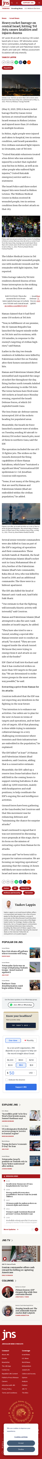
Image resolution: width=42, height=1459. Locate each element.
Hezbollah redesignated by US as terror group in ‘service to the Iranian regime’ (21, 1221)
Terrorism (29, 893)
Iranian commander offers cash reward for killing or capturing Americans (18, 1270)
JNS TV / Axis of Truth (9, 1264)
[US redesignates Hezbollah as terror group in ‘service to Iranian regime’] (35, 1130)
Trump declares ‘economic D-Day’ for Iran (14, 1145)
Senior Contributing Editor (24, 1305)
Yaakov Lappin (9, 57)
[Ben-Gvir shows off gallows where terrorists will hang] (35, 953)
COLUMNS (8, 1281)
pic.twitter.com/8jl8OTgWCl (16, 306)
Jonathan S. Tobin (22, 1297)
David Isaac (6, 956)
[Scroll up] (32, 1229)
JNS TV (6, 1240)
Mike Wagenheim (8, 1136)
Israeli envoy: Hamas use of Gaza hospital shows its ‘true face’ (19, 1185)
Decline (21, 1449)
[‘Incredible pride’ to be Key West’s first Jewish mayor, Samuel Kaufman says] (35, 1115)
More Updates (10, 1229)
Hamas (6, 888)
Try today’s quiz (21, 1025)
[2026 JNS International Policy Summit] (21, 1413)
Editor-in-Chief (20, 1287)
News (4, 18)
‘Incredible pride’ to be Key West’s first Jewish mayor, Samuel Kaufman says (14, 1116)
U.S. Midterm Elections (32, 9)
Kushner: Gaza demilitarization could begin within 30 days (12, 985)
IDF (15, 888)
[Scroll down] (36, 1229)
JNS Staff (5, 975)
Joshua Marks (7, 1169)
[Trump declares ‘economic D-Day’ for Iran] (35, 1145)
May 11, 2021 (38, 298)
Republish (8, 68)
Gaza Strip (25, 888)
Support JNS (28, 3)
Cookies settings (21, 1437)
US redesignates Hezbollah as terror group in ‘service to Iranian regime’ (14, 1131)
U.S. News (5, 1111)
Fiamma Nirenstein (22, 1315)
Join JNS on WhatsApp (23, 1005)
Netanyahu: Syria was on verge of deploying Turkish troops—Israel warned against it (15, 968)
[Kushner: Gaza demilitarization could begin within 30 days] (35, 985)
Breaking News (12, 1176)
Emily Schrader (7, 1275)
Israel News (14, 18)
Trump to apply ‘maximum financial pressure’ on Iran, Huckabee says (20, 1213)
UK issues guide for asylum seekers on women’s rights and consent (21, 1204)
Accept (21, 1443)
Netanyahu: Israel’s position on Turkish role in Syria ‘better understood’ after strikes (14, 1162)
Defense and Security (12, 893)
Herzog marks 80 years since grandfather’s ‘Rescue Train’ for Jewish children (21, 1194)
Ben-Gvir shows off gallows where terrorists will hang (15, 952)
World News (6, 1141)
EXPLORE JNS (10, 1105)
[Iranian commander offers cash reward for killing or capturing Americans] (21, 1254)
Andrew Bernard (8, 1121)
